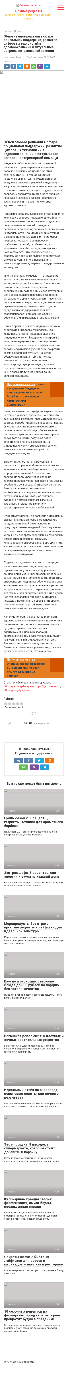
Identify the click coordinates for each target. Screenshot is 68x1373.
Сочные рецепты (28, 11)
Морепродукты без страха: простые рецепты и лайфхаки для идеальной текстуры (33, 927)
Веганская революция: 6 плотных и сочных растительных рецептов (34, 1038)
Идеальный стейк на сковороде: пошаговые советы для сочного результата (31, 1093)
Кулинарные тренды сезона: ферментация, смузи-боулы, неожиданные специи (28, 1203)
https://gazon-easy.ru (47, 686)
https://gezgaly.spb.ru (16, 690)
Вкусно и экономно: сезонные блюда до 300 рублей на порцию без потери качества (31, 985)
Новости (8, 61)
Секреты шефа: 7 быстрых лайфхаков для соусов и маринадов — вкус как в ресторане (33, 1261)
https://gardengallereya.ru (19, 686)
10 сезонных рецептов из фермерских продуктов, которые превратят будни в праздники (32, 1315)
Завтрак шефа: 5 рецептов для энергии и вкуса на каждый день (31, 875)
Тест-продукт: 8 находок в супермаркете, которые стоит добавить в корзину (29, 1148)
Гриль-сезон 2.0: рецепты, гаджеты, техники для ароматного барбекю (33, 822)
